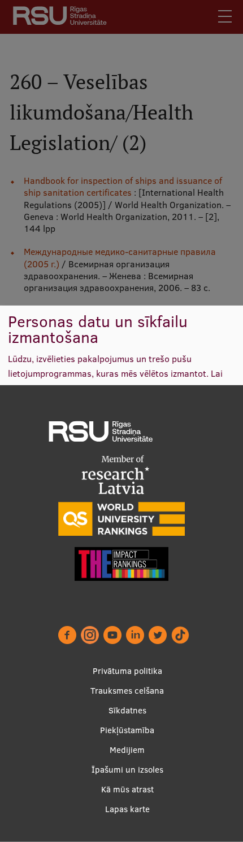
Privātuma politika (127, 671)
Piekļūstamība (127, 730)
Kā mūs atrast (127, 789)
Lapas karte (127, 809)
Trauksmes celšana (127, 690)
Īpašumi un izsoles (127, 769)
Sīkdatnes (127, 710)
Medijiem (127, 750)
